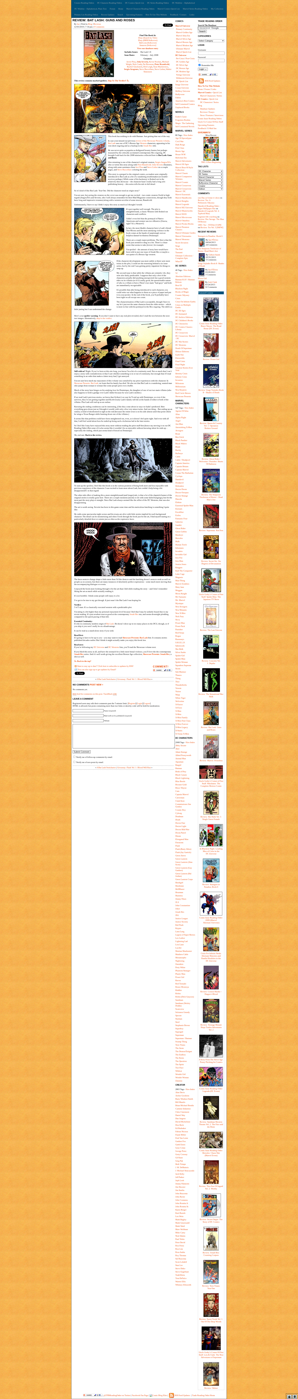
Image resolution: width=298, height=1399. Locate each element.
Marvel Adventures (183, 161)
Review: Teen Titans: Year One (211, 1287)
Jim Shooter (180, 1187)
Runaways (179, 639)
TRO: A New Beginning (211, 162)
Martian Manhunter (183, 951)
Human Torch (181, 545)
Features (209, 115)
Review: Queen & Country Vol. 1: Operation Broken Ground (211, 425)
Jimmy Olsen (180, 899)
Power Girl (179, 977)
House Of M (180, 154)
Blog (90, 24)
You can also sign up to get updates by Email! (97, 669)
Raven (178, 980)
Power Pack (180, 626)
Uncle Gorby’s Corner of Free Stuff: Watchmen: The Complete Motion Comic (211, 783)
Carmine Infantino (183, 1109)
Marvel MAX (181, 214)
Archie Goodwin (182, 1095)
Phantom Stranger (182, 970)
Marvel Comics (204, 92)
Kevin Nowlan (155, 62)
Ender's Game (181, 117)
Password (202, 57)
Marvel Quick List (183, 52)
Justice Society (181, 922)
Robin (178, 993)
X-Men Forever (181, 724)
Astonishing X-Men (183, 427)
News (202, 115)
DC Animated (181, 314)
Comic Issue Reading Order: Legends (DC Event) (211, 1089)
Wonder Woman (182, 1077)
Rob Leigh (147, 67)
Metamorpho (180, 957)
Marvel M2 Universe (184, 207)
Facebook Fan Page (140, 1395)
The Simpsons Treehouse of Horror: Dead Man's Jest (209, 249)
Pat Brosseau (148, 64)
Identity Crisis (181, 373)
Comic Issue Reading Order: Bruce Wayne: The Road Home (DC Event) (211, 326)
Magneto (179, 577)
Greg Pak (179, 1161)
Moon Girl (202, 278)
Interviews (219, 115)
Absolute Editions (183, 276)
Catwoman (179, 797)
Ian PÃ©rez (213, 240)
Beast (177, 434)
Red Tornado (180, 984)
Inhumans (179, 548)
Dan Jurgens (180, 1118)
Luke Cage (180, 574)
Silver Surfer (180, 652)
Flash (177, 846)
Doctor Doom (181, 489)
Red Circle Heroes (183, 393)
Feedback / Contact (178, 15)
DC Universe (99, 647)
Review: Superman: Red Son (211, 530)
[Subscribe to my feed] (76, 666)
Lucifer (178, 948)
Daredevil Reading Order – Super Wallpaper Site (209, 207)
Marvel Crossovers (183, 185)
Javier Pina (131, 62)
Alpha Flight (180, 417)
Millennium (180, 386)
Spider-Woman (181, 662)
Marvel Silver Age (183, 39)
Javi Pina (139, 167)
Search (120, 15)
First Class (179, 148)
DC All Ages (180, 310)
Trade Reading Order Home (203, 1395)
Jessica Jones (180, 564)
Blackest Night (181, 288)
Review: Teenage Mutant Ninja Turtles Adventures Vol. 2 (211, 1027)
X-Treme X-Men (182, 734)
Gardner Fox (180, 1141)
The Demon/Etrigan (183, 1051)
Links (192, 15)
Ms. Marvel (180, 600)
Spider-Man (180, 659)
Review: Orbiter (211, 1388)
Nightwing (179, 961)
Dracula (178, 499)
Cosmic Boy (180, 810)
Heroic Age (180, 151)
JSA (177, 915)
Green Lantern (181, 859)
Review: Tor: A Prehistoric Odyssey (206, 201)
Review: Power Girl (211, 359)
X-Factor (179, 704)
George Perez (180, 1151)
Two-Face (179, 1068)
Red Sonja (179, 633)
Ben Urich (179, 437)
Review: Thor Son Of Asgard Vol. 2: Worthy (211, 1187)
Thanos (178, 675)
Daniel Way (180, 1115)
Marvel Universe (182, 26)
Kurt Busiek (180, 1213)
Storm (177, 668)
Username (202, 50)
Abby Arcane (180, 745)
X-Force (178, 708)
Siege (177, 246)
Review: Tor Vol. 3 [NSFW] (212, 227)
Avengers (179, 430)
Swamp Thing (181, 1041)
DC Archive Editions (184, 317)
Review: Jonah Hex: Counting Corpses (211, 1253)
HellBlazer (179, 889)
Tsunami (179, 252)
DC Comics (203, 99)
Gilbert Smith (214, 255)
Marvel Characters (207, 96)
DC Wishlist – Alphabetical (183, 3)
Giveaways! (204, 132)
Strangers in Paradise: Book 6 (210, 236)
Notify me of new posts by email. (90, 762)
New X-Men (180, 613)
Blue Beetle (180, 781)
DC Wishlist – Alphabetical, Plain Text (90, 9)
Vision (178, 691)
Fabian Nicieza (181, 1131)
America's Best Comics (184, 101)
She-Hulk (179, 649)
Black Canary (181, 775)
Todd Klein (180, 1275)
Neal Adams (180, 1236)
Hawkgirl (179, 882)
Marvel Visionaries (183, 236)
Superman (179, 1035)
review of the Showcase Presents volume (152, 141)
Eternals (178, 509)
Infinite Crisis (181, 377)
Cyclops (178, 476)
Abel (177, 749)
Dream (178, 836)
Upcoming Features (134, 15)
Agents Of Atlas (181, 411)
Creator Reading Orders (84, 3)
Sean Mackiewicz (160, 67)
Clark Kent (180, 801)
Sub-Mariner (180, 672)
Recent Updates (107, 15)
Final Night (180, 364)
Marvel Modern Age (184, 45)
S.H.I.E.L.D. (180, 642)
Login (139, 703)
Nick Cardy (137, 64)
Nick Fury (179, 616)
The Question (181, 1061)
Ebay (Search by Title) (147, 38)
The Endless (180, 1054)
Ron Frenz (179, 1245)
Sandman (179, 1000)
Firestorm (179, 842)
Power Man (180, 623)
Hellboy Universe (182, 91)
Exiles (178, 515)
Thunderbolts (181, 685)
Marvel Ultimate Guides (185, 233)
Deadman (179, 816)
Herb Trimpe (180, 1164)
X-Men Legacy (181, 727)
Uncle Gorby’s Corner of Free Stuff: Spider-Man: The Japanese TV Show (211, 597)
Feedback (202, 128)
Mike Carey (180, 1232)
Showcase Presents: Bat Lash (86, 383)
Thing (178, 678)
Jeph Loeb (179, 1180)
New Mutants (181, 610)
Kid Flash (179, 925)
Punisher (179, 629)
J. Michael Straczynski (184, 1170)
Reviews (97, 24)
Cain (177, 791)
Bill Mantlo (180, 1102)
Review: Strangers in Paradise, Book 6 (211, 885)
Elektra (178, 502)
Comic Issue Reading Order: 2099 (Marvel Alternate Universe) (211, 920)
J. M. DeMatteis (182, 1167)
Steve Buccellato (146, 69)
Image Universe (181, 84)
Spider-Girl (180, 655)
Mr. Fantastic (180, 597)
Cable (177, 456)
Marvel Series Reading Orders (195, 9)
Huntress (179, 895)
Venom (178, 688)
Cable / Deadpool (182, 460)
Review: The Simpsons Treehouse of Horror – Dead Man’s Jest (211, 497)
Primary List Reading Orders (86, 15)
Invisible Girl (181, 554)
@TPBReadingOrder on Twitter (117, 1395)
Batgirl (178, 765)
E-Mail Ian (212, 128)
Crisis (177, 298)
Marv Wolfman (181, 1229)
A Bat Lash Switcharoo (106, 679)
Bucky (178, 450)
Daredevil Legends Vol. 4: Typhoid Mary (209, 212)
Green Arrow (180, 855)
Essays (211, 112)
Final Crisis (180, 361)
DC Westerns (113, 647)
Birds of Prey (180, 771)
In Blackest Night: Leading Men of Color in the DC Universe (211, 851)
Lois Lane (179, 944)
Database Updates (207, 109)
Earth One (179, 355)
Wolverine (179, 701)
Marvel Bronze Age (184, 42)
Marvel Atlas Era (183, 35)
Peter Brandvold (162, 64)
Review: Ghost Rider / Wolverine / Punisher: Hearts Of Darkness (211, 461)
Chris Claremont (182, 1112)
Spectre (178, 1015)
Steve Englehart (182, 1272)
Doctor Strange (181, 496)
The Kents (179, 1058)
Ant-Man (179, 424)
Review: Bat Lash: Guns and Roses (103, 20)
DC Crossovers (181, 333)
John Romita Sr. (182, 1206)
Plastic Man (180, 974)
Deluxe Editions (182, 351)
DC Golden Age (182, 62)
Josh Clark (212, 282)
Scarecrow (179, 1009)
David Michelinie (182, 1122)
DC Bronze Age (182, 68)
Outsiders (179, 964)
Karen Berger (180, 1210)
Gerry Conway (181, 1154)
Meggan (178, 590)
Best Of (178, 285)
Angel (178, 421)
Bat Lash (111, 143)
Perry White (180, 967)
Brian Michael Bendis (184, 1105)
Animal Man (180, 758)
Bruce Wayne (181, 788)
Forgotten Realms (182, 120)
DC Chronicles (181, 324)
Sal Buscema (180, 1259)
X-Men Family (181, 717)
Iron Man (179, 561)
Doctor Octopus (182, 492)
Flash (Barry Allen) (183, 849)
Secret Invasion (181, 242)
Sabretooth (180, 646)
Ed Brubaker (180, 1128)
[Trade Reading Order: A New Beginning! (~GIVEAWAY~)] (211, 160)
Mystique (179, 603)
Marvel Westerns (182, 239)
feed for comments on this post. (88, 694)
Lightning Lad (181, 941)
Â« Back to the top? (82, 661)
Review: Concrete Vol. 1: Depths (211, 662)
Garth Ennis (180, 1144)
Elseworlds (180, 358)
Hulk (177, 541)
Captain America (182, 463)
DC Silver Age (182, 65)
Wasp (177, 695)
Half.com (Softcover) (147, 43)
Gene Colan (180, 1148)
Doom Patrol (180, 833)
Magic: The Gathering (184, 123)
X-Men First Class (182, 721)
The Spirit (179, 1064)
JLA (177, 902)
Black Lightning (182, 778)
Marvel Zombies (182, 584)
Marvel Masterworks (184, 211)
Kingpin (178, 567)
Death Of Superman (183, 348)
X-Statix (178, 730)
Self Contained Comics (185, 104)
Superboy (179, 1028)
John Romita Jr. (181, 1203)
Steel (177, 1022)
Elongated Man (181, 839)
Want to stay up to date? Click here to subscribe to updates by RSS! (105, 666)
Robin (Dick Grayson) (184, 997)
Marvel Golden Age (184, 32)
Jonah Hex (147, 146)
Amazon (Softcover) (147, 45)
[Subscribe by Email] (76, 670)
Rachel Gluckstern (134, 67)
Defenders (179, 486)
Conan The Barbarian (184, 473)
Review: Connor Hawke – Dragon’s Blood (211, 992)
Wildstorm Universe (184, 78)
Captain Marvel (182, 470)
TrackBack (110, 694)
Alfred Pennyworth (183, 755)
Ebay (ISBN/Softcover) (147, 40)
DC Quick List (182, 81)
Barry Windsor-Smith (184, 1099)
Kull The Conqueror (183, 571)
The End (179, 249)
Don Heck (179, 1125)
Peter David (180, 1242)
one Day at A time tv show (209, 198)
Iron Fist (178, 558)
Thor (177, 681)
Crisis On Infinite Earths (185, 301)
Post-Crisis (190, 58)
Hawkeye (179, 535)
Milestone (179, 383)
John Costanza (181, 1200)
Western (143, 143)
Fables (178, 97)
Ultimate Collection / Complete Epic (184, 257)
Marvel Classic (181, 173)
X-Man (178, 711)
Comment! (160, 666)
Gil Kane (179, 1157)
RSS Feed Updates (212, 81)
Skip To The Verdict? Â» (118, 81)
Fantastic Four (181, 518)
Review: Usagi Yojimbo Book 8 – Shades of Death (211, 391)
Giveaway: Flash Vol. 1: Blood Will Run (134, 679)
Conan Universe (182, 88)
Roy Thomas (180, 1255)
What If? (179, 261)
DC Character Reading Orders (109, 3)
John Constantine (182, 905)
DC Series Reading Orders (158, 3)
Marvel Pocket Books (184, 224)
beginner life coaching (207, 217)
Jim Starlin (179, 1190)
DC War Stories (181, 342)
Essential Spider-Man (184, 505)
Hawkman (179, 886)
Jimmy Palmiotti (182, 1184)
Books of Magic (182, 292)
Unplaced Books (182, 107)
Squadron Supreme (183, 665)
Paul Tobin (180, 1239)
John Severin (142, 62)
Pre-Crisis (180, 58)
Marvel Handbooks (183, 198)
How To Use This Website (156, 15)
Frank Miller (180, 1135)
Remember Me (207, 65)
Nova (177, 620)
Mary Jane (179, 587)
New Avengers (181, 606)
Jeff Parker (179, 1177)
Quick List (217, 92)
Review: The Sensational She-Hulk (211, 695)
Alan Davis (180, 1092)
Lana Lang (179, 931)
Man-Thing (180, 580)
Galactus (179, 522)
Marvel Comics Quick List (169, 9)
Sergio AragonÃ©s (163, 162)
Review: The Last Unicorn (211, 630)
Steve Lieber (160, 69)
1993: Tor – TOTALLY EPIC (210, 225)
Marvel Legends (182, 204)
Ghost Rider (180, 528)
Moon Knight (181, 593)
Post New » (96, 684)
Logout (147, 703)
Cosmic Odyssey (182, 295)
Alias (177, 414)
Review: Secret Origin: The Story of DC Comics (211, 1220)
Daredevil (179, 479)
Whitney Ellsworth (183, 1285)
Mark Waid (180, 1226)
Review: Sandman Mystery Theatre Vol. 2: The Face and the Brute (211, 1124)
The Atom (179, 1048)
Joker (177, 909)
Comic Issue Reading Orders (210, 118)
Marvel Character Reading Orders (140, 9)
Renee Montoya (182, 987)
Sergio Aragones (131, 69)
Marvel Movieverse (183, 217)
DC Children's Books (184, 320)
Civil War (179, 141)
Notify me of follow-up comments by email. (94, 757)
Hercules (179, 538)
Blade (177, 447)
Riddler (178, 990)
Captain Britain (181, 466)
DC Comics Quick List (134, 3)
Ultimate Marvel (183, 49)
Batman (178, 768)
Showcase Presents (183, 396)
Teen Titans (180, 1045)
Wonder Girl (180, 1074)
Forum (112, 9)
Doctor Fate (180, 823)
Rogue (178, 636)
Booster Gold (181, 784)
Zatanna (178, 1081)
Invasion (179, 380)
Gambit (178, 525)
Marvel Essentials (182, 194)
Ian (78, 24)
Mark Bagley (180, 1219)
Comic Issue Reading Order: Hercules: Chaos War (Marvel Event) (211, 1153)
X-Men (178, 714)
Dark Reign (180, 144)
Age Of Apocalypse (183, 138)
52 (176, 273)
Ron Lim (179, 1249)
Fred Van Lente (181, 1138)
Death (177, 820)
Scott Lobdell (181, 1262)
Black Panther (181, 440)
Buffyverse (180, 94)
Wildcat (178, 1071)
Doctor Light (180, 826)
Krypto (178, 928)
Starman (178, 1019)
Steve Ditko (180, 1268)
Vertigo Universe (183, 75)
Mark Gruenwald (182, 1223)
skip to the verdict (104, 318)
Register (131, 703)
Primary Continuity (184, 29)
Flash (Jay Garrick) (183, 852)
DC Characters (206, 102)
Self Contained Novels (184, 126)
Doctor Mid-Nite (182, 829)
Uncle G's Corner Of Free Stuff (210, 122)
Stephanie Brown (182, 1025)
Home (120, 9)
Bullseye (179, 453)
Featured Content (206, 293)
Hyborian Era (181, 158)
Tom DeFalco (181, 1278)
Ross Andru (180, 1252)
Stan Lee (179, 1265)
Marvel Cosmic (181, 182)
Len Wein (179, 1216)
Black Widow (181, 443)
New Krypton (181, 390)
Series (219, 96)
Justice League (181, 918)
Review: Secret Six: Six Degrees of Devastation (211, 562)
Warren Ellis (180, 1281)
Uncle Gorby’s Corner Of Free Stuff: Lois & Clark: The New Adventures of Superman (211, 1354)
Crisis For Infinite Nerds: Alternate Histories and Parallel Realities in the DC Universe (211, 957)
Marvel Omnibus (182, 220)
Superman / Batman (183, 1038)
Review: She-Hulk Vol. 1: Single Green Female (211, 818)
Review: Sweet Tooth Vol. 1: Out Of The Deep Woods (211, 1320)
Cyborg (178, 813)
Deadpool (179, 483)
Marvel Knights (182, 201)
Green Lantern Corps (184, 879)
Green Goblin (181, 531)
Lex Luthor (180, 938)
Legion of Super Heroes (185, 935)
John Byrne (180, 1197)
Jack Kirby (179, 1174)
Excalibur (179, 512)
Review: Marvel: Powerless (211, 760)
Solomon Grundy (182, 1012)
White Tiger (180, 698)
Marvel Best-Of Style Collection (184, 168)
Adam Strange (181, 752)
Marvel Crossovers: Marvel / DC (183, 190)
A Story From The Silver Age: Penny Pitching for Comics (211, 1060)
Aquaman (179, 762)
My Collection (217, 9)
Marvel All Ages (182, 164)
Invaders (179, 551)
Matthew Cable (181, 954)
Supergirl (179, 1032)
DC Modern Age (183, 71)
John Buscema (181, 1193)
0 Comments (99, 27)
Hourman (179, 892)
